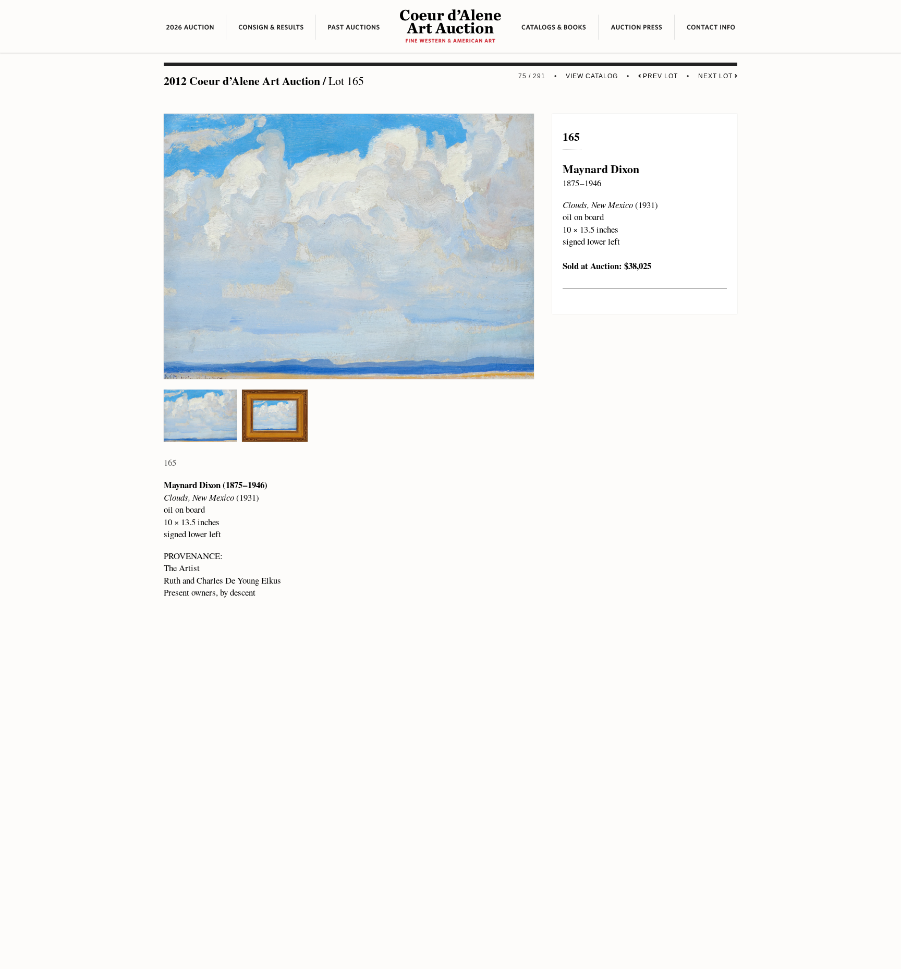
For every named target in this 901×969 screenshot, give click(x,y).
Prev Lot (659, 76)
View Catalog (592, 76)
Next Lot (716, 76)
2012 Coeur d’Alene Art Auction (242, 80)
